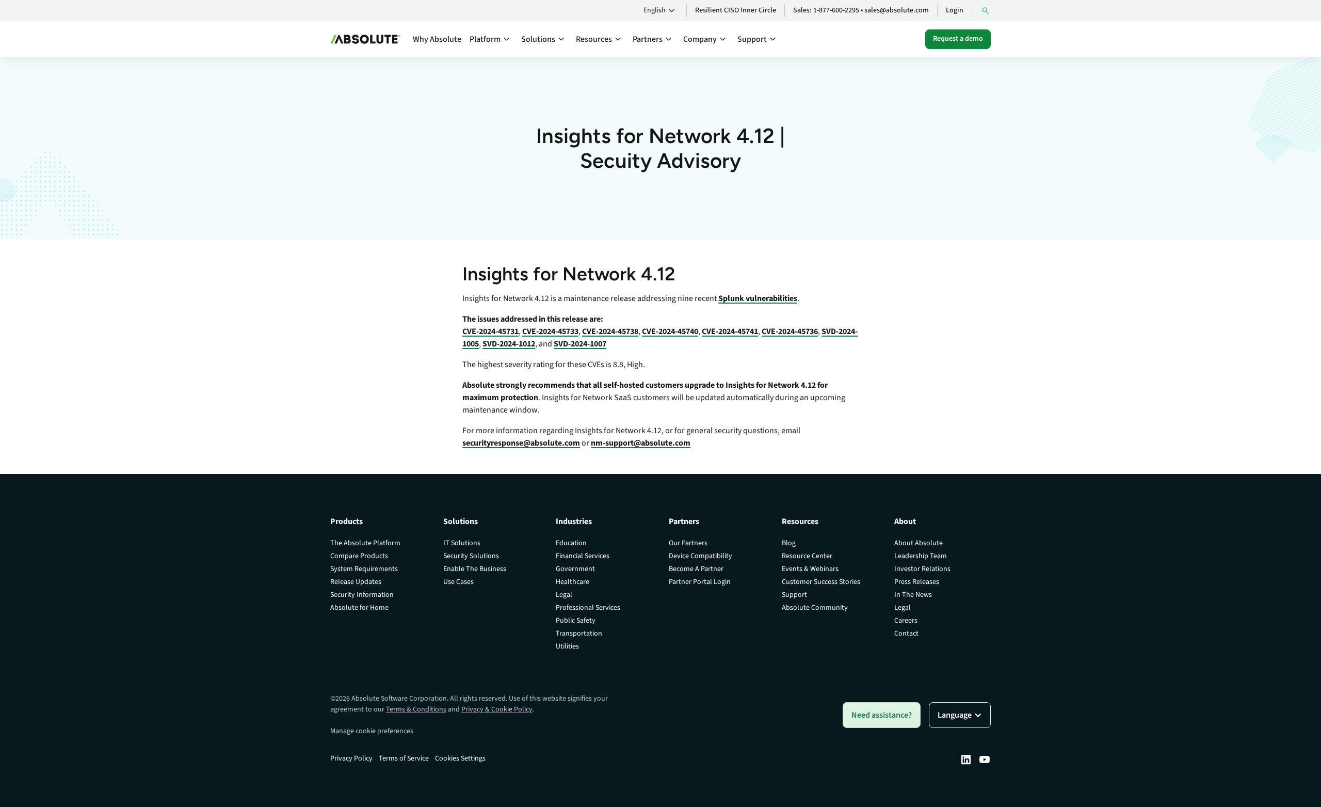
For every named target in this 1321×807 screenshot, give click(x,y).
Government (575, 569)
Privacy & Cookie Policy (497, 709)
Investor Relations (922, 569)
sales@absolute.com (896, 10)
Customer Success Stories (821, 582)
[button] (660, 11)
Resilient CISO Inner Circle (735, 10)
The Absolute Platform (365, 543)
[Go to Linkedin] (966, 759)
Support (794, 595)
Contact (906, 633)
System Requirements (364, 569)
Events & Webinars (810, 569)
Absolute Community (815, 608)
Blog (789, 543)
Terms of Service (404, 758)
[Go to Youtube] (984, 759)
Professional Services (588, 608)
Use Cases (458, 582)
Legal (564, 595)
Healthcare (572, 582)
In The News (913, 595)
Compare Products (359, 556)
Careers (905, 620)
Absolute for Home (359, 608)
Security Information (362, 595)
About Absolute (918, 543)
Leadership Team (920, 556)
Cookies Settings (460, 758)
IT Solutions (461, 543)
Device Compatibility (700, 556)
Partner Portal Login (700, 582)
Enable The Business (474, 569)
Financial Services (582, 556)
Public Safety (575, 620)
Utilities (567, 646)
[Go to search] (985, 10)
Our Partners (688, 543)
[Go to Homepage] (365, 39)
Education (571, 543)
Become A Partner (696, 569)
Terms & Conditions (416, 709)
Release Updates (355, 582)
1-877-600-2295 (836, 10)
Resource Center (807, 556)
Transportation (579, 633)
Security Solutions (471, 556)
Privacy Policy (351, 758)
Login (954, 10)
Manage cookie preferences (371, 731)
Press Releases (916, 582)
